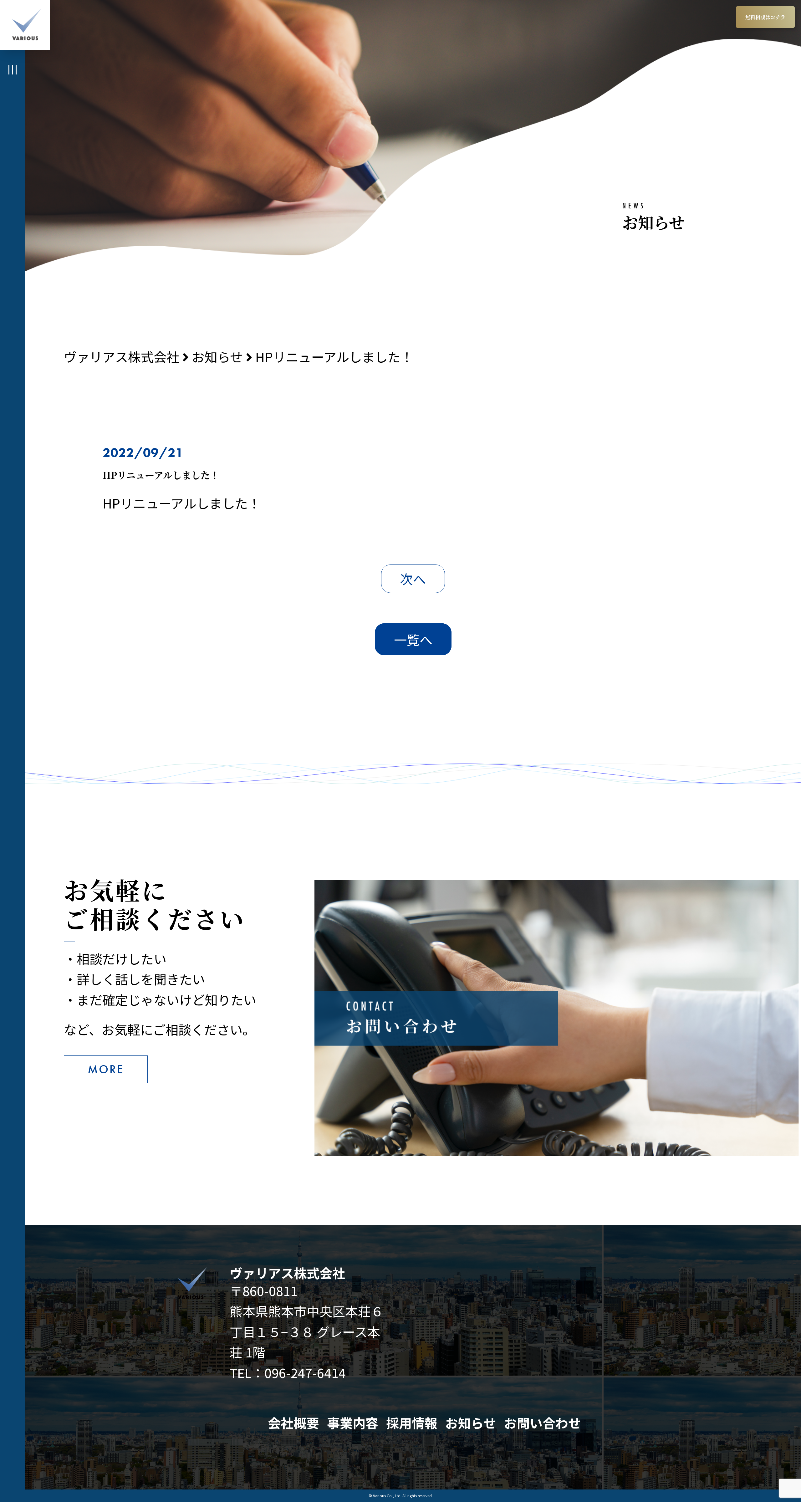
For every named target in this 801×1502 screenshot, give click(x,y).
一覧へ (413, 639)
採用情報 (411, 1422)
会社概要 (293, 1422)
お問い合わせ (542, 1422)
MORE (106, 1069)
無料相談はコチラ (765, 17)
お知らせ (470, 1422)
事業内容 (352, 1422)
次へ (413, 578)
